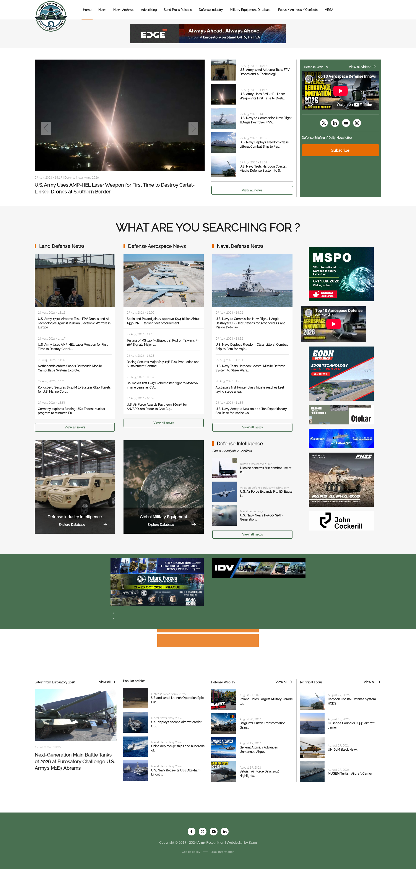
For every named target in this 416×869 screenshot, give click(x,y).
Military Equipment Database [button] (250, 9)
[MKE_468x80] (157, 597)
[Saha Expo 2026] (157, 566)
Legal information (222, 851)
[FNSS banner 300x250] (341, 479)
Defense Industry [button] (211, 9)
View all (105, 682)
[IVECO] (259, 568)
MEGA (329, 9)
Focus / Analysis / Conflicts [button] (298, 9)
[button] (46, 128)
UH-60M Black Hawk (342, 749)
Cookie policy (191, 851)
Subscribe (340, 150)
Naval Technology (251, 511)
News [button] (102, 9)
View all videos (360, 67)
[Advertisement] (208, 631)
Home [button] (87, 9)
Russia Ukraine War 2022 (256, 464)
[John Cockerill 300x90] (341, 520)
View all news (252, 190)
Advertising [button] (149, 9)
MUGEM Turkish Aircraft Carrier (350, 773)
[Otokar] (341, 414)
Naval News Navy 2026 (79, 179)
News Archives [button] (123, 9)
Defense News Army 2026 (168, 694)
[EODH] (341, 373)
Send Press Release (178, 9)
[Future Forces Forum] (157, 581)
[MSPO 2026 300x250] (341, 274)
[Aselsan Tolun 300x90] (341, 438)
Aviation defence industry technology (264, 487)
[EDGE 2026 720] (208, 33)
